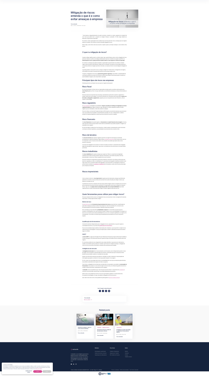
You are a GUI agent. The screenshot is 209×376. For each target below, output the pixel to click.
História (126, 351)
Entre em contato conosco (114, 277)
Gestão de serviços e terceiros (101, 353)
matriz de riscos (86, 204)
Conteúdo (127, 353)
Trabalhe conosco (128, 356)
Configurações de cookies (28, 371)
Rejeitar (47, 371)
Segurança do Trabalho (114, 353)
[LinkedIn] (73, 364)
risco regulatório (86, 105)
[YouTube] (71, 364)
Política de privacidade (124, 369)
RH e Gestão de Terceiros (115, 354)
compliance (121, 269)
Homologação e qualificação (100, 351)
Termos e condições (115, 369)
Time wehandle (74, 24)
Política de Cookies (38, 368)
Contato (126, 354)
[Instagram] (76, 364)
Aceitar (37, 371)
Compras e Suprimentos (114, 351)
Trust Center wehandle (133, 369)
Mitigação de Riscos (106, 327)
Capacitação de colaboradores (101, 354)
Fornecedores (119, 327)
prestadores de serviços (109, 139)
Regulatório (99, 327)
